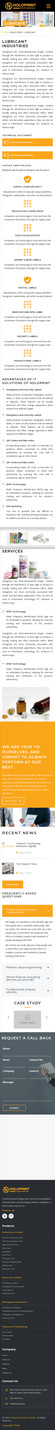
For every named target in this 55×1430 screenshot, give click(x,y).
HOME (5, 32)
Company (8, 1071)
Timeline (5, 1364)
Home (4, 1355)
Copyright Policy (11, 1425)
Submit (14, 1108)
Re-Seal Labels (7, 1335)
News (4, 1368)
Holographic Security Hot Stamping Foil (17, 1311)
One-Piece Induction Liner (12, 1241)
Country (34, 1071)
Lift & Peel (6, 1255)
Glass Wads (6, 1251)
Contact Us (6, 1373)
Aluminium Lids (8, 1269)
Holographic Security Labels (13, 1286)
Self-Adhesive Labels (10, 1283)
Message (9, 1082)
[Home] (20, 6)
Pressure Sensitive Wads (11, 1262)
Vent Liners (6, 1248)
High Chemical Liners (10, 1245)
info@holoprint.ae (17, 1404)
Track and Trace (8, 1318)
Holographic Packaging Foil (12, 1314)
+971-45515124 (16, 1398)
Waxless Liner (7, 1265)
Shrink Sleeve (7, 1290)
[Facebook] (11, 1216)
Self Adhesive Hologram (11, 1307)
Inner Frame (7, 1332)
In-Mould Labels (8, 1293)
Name (7, 1048)
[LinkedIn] (4, 1216)
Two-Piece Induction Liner (12, 1238)
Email (7, 1059)
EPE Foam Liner (8, 1258)
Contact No (36, 1059)
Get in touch (11, 801)
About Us (6, 1359)
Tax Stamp (6, 1339)
